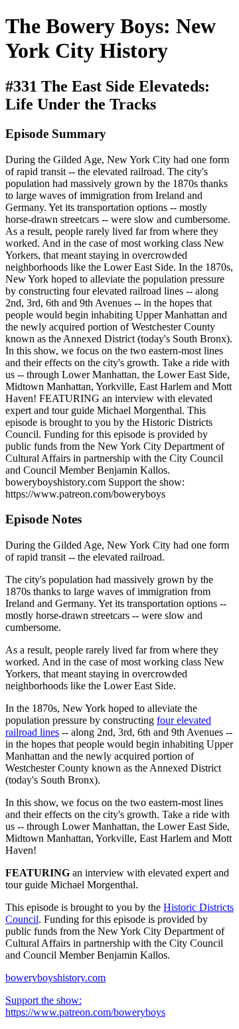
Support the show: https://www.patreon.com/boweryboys (85, 1006)
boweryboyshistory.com (55, 977)
